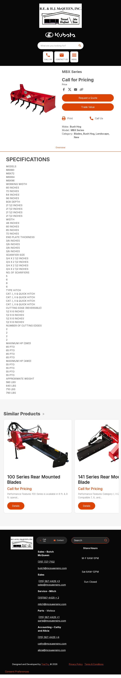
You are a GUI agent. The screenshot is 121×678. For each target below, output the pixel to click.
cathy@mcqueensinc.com (52, 643)
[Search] (105, 540)
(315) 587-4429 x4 (48, 637)
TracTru (45, 664)
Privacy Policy (76, 664)
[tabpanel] (33, 95)
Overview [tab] (60, 147)
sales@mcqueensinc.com (52, 584)
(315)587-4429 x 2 (48, 597)
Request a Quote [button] (88, 97)
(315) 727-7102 (46, 561)
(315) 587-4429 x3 (49, 581)
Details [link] (15, 505)
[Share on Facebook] (64, 89)
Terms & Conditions (94, 664)
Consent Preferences (17, 671)
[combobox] (60, 45)
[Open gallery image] (33, 95)
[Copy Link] (81, 89)
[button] (48, 56)
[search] (80, 45)
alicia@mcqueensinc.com (52, 650)
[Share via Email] (75, 89)
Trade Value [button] (88, 107)
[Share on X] (69, 89)
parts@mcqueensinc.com (52, 620)
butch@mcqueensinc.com (52, 568)
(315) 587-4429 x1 (49, 617)
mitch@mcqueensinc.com (52, 604)
